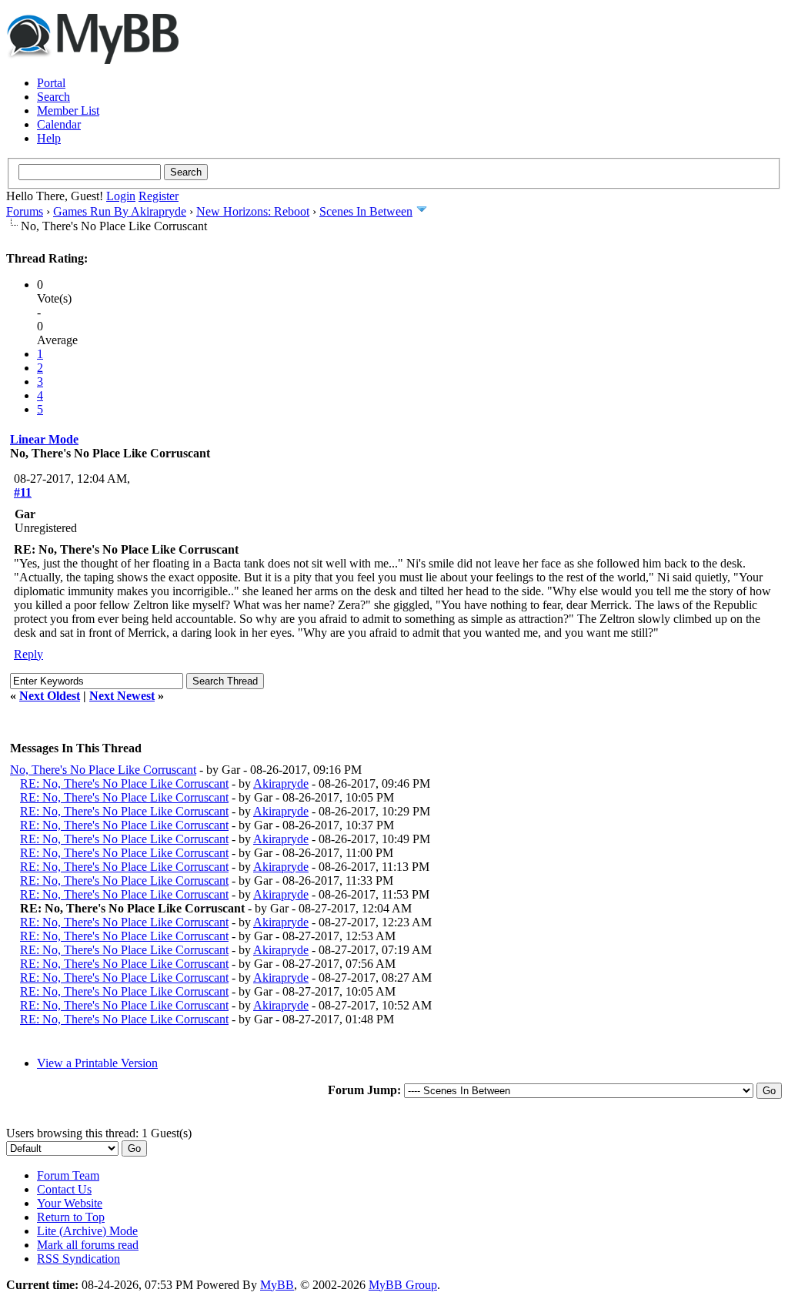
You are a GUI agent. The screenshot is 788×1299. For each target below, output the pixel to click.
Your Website (69, 1203)
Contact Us (64, 1189)
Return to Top (71, 1217)
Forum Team (68, 1175)
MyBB (277, 1284)
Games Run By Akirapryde (119, 211)
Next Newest (122, 695)
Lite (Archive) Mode (87, 1230)
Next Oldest (49, 695)
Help (49, 138)
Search (53, 96)
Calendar (59, 124)
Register (159, 196)
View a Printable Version (97, 1063)
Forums (24, 211)
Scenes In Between (365, 211)
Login (120, 196)
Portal (51, 82)
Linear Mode (44, 439)
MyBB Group (403, 1284)
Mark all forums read (88, 1244)
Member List (68, 110)
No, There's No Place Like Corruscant (103, 769)
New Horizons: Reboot (252, 211)
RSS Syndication (78, 1258)
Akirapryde (281, 783)
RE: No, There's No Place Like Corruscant (124, 783)
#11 (23, 492)
